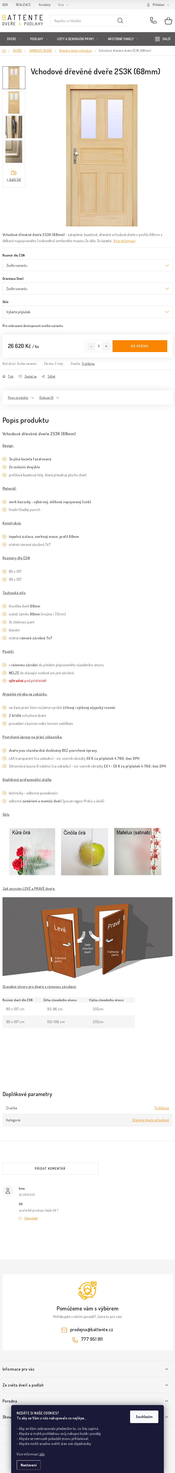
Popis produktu (18, 397)
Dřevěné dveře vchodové (150, 1120)
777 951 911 (154, 20)
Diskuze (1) (46, 397)
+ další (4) (14, 179)
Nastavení (29, 1465)
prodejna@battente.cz (91, 1329)
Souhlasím (144, 1416)
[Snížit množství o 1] (91, 346)
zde (42, 1454)
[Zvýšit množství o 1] (106, 346)
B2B (5, 5)
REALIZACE (23, 5)
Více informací (124, 241)
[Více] (163, 39)
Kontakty (45, 5)
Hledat (120, 21)
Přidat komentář (50, 1168)
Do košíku (140, 346)
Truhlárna (88, 364)
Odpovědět (31, 1218)
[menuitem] (14, 39)
